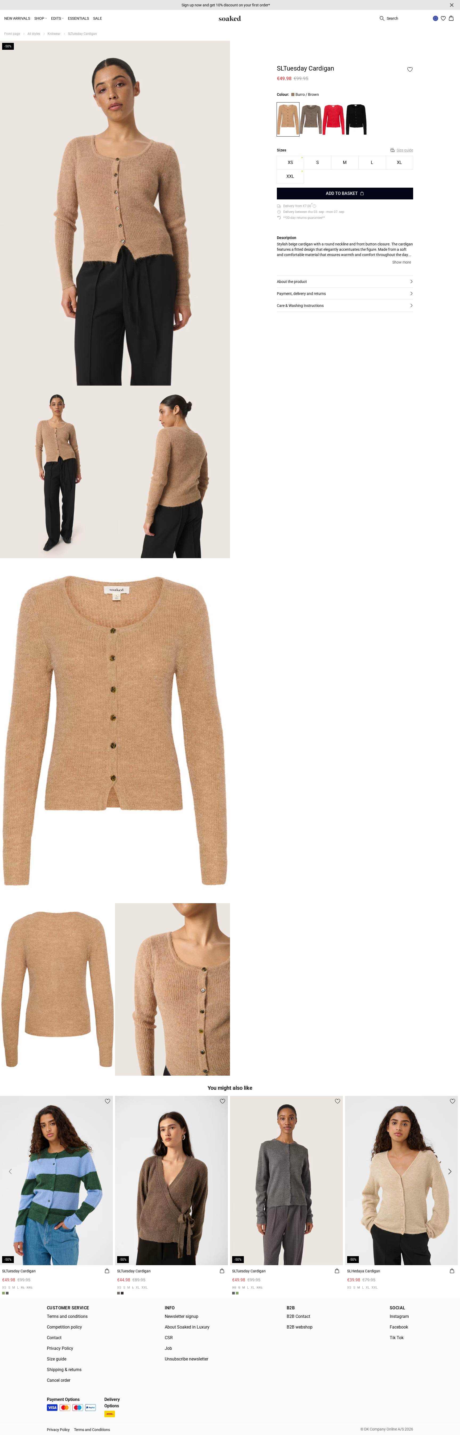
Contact (54, 1337)
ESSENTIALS (78, 18)
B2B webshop (300, 1327)
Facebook (399, 1327)
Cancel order (58, 1380)
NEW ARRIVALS (17, 18)
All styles (33, 34)
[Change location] (435, 18)
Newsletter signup (181, 1316)
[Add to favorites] (410, 69)
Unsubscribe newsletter (186, 1359)
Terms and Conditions (92, 1430)
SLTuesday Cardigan (82, 34)
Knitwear (54, 34)
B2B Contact (298, 1316)
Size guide (405, 150)
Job (168, 1348)
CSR (169, 1337)
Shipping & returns (64, 1369)
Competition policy (64, 1327)
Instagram (399, 1316)
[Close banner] (452, 5)
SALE (97, 18)
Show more (401, 262)
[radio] (290, 163)
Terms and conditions (67, 1316)
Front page (12, 34)
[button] (345, 282)
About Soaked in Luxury (187, 1327)
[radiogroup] (345, 169)
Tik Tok (397, 1337)
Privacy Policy (60, 1348)
